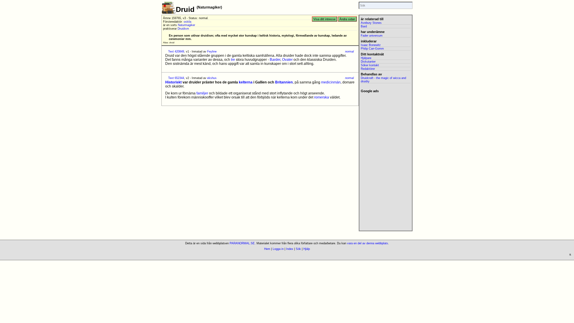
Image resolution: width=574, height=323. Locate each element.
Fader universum (372, 35)
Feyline (212, 51)
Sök (298, 249)
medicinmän (331, 82)
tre (233, 59)
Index (289, 249)
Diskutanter (368, 61)
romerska (321, 97)
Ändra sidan (347, 19)
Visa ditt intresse (324, 19)
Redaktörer (368, 68)
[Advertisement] (385, 160)
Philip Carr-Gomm (372, 48)
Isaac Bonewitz (371, 45)
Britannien (284, 82)
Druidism (183, 28)
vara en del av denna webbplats (367, 243)
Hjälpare (366, 58)
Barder (275, 59)
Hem (267, 249)
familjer (202, 93)
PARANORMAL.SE (242, 243)
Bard (364, 26)
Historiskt (173, 82)
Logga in (278, 249)
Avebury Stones (371, 22)
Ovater (287, 59)
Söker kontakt (370, 65)
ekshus (212, 78)
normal (349, 51)
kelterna (245, 82)
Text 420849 (176, 51)
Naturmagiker (186, 25)
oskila (187, 21)
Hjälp (306, 249)
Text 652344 (176, 78)
